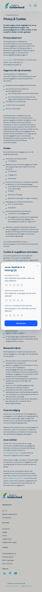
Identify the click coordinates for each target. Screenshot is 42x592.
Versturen (21, 323)
